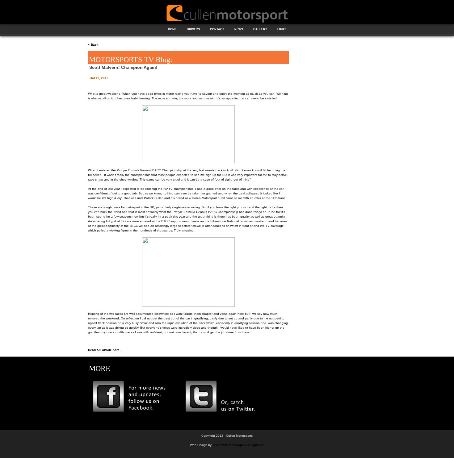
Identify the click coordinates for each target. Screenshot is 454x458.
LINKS (281, 29)
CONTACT (217, 29)
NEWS (238, 29)
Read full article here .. (105, 350)
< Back (93, 44)
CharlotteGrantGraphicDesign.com (238, 445)
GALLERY (260, 29)
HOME (172, 29)
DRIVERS (193, 29)
